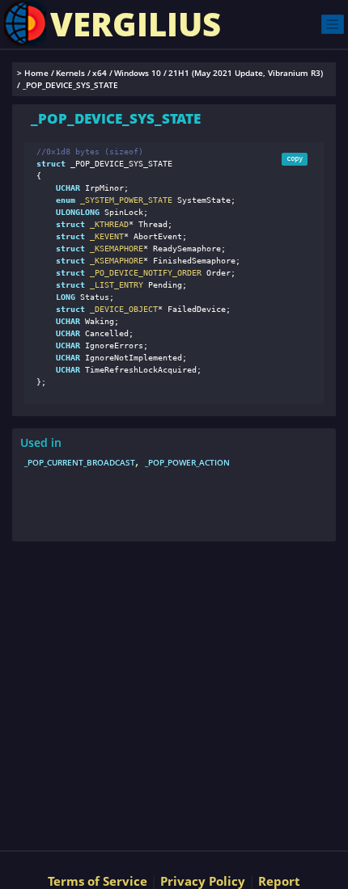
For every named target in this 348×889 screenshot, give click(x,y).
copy (294, 158)
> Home (33, 73)
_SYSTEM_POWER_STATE (123, 200)
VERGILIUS (135, 24)
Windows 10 (137, 73)
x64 (99, 73)
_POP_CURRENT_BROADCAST (79, 462)
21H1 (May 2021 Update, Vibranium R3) (245, 73)
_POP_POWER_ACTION (187, 462)
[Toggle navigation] (332, 24)
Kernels (70, 73)
